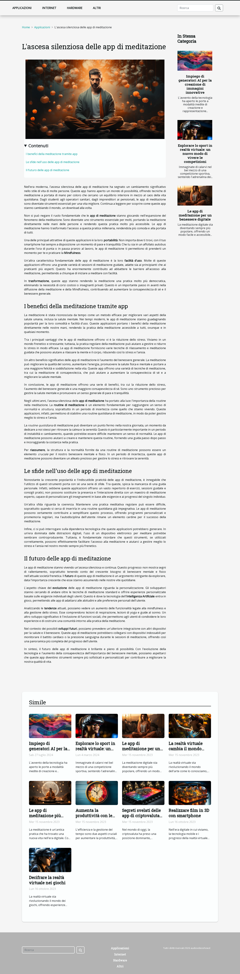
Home (26, 27)
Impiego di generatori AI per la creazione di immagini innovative (195, 84)
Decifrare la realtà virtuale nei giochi (47, 880)
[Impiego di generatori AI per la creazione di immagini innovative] (194, 61)
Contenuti (38, 145)
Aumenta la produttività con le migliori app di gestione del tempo (94, 818)
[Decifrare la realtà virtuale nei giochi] (50, 860)
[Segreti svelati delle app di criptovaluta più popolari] (143, 793)
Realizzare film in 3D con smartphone (189, 813)
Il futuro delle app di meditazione (47, 170)
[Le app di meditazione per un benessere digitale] (194, 196)
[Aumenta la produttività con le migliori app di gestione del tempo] (97, 793)
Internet (49, 8)
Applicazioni (22, 8)
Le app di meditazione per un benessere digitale (195, 215)
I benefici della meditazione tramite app (51, 154)
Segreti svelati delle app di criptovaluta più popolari (141, 815)
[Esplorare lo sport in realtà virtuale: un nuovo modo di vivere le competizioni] (194, 130)
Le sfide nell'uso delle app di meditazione (52, 162)
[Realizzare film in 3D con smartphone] (190, 793)
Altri (97, 8)
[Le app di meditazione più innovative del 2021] (50, 793)
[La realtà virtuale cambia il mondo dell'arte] (190, 726)
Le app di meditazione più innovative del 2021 (48, 815)
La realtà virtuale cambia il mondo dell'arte (186, 749)
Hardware (74, 8)
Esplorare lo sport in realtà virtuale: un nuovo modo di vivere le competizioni (195, 153)
